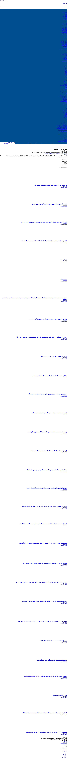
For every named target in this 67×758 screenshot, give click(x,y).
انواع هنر (65, 18)
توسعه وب (65, 84)
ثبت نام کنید (10, 142)
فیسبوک (64, 755)
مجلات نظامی (64, 135)
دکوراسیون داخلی (64, 104)
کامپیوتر (65, 77)
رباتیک (66, 35)
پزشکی (66, 57)
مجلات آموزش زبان (64, 140)
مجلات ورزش (64, 138)
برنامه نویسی (65, 82)
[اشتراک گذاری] (3, 1)
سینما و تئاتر (65, 16)
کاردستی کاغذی (64, 24)
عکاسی (66, 11)
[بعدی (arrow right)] (65, 379)
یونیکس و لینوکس (64, 92)
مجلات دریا (65, 136)
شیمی (66, 55)
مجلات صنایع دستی (64, 123)
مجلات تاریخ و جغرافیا (63, 137)
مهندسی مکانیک (64, 30)
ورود (14, 142)
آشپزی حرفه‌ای (57, 153)
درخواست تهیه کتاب (64, 743)
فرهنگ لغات (65, 66)
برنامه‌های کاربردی (64, 97)
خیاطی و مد (65, 21)
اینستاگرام (64, 754)
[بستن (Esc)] (1, 1)
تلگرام (65, 753)
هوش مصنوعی (64, 90)
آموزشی (65, 114)
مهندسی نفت (65, 39)
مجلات (66, 120)
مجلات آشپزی (64, 139)
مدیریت (66, 111)
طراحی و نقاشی (64, 12)
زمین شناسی (65, 58)
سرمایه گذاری (64, 112)
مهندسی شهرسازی (64, 38)
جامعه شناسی (64, 64)
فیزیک (66, 53)
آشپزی (66, 106)
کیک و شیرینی (47, 153)
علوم (66, 51)
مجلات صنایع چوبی (64, 121)
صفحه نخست (65, 9)
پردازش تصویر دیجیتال (63, 91)
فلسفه (66, 63)
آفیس (66, 79)
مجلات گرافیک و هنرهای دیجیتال (62, 125)
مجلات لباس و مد (64, 122)
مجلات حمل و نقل (64, 134)
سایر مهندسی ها (64, 50)
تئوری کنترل (65, 47)
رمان (66, 116)
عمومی (66, 67)
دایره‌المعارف (65, 110)
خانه (66, 146)
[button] (33, 187)
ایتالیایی (66, 73)
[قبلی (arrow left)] (1, 379)
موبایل (66, 94)
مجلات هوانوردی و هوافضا (63, 129)
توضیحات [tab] (65, 154)
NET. (66, 86)
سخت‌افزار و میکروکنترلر (63, 95)
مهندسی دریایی (64, 44)
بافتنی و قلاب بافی (64, 22)
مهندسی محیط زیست (63, 41)
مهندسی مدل (65, 46)
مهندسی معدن (64, 43)
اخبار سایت (65, 742)
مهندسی (65, 27)
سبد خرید (65, 750)
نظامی (66, 109)
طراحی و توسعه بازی (63, 85)
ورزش (66, 102)
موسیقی (65, 15)
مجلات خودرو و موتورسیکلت (62, 133)
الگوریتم (65, 93)
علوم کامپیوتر (65, 98)
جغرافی (65, 59)
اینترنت (66, 113)
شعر (66, 17)
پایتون (66, 83)
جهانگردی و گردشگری (63, 101)
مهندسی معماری (64, 28)
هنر (66, 10)
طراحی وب (65, 80)
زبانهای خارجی (64, 68)
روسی (66, 74)
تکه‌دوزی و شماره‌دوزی (63, 23)
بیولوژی (65, 56)
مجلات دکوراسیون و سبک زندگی (62, 126)
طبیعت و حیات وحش (63, 108)
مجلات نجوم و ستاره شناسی (62, 130)
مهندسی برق (65, 31)
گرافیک (66, 13)
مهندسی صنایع (64, 37)
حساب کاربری (64, 751)
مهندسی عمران (64, 29)
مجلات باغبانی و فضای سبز (62, 127)
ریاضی (66, 52)
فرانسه (66, 70)
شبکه (66, 88)
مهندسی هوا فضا (64, 32)
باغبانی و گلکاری (64, 100)
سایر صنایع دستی (64, 26)
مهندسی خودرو (64, 36)
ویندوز (66, 87)
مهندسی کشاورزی (64, 40)
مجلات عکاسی (64, 124)
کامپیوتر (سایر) (64, 99)
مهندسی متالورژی (64, 42)
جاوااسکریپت (65, 81)
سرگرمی (65, 115)
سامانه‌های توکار (64, 96)
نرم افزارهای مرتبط (64, 748)
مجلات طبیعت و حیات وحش (62, 141)
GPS (66, 49)
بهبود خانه (65, 105)
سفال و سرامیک (64, 25)
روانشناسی (65, 65)
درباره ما (65, 741)
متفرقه (66, 119)
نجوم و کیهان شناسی (63, 54)
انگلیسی (65, 69)
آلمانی (66, 71)
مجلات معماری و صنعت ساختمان (61, 128)
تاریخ (66, 60)
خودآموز (65, 107)
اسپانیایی (65, 72)
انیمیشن (65, 14)
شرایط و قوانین (64, 749)
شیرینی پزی (52, 153)
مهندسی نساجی (64, 45)
